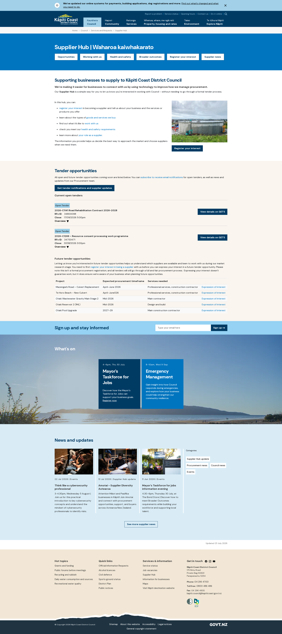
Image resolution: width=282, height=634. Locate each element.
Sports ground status (110, 579)
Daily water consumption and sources (74, 579)
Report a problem (153, 14)
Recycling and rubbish (66, 574)
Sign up (218, 327)
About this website (130, 624)
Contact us (203, 14)
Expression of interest (213, 287)
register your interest (70, 108)
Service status (171, 14)
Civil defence (105, 574)
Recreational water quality (68, 583)
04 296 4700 (201, 581)
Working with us (92, 56)
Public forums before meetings (70, 570)
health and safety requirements (98, 129)
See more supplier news (141, 524)
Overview (60, 221)
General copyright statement (141, 628)
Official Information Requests (113, 565)
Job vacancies (150, 570)
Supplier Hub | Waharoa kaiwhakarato (104, 47)
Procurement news (197, 465)
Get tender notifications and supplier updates (84, 188)
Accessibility (148, 624)
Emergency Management (159, 374)
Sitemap (113, 624)
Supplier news (212, 56)
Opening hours (188, 14)
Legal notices (165, 624)
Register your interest (183, 56)
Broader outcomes (150, 56)
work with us (91, 123)
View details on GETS (212, 211)
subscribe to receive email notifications (162, 177)
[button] (92, 22)
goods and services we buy (101, 117)
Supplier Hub (149, 574)
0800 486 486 (204, 586)
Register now (109, 400)
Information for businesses (156, 579)
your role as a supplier (90, 135)
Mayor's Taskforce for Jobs (116, 376)
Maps (145, 583)
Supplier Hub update (198, 458)
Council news (218, 465)
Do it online (216, 14)
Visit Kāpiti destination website (158, 588)
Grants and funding (64, 565)
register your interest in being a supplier (112, 267)
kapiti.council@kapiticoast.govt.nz (204, 593)
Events (190, 471)
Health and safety (120, 56)
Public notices (106, 588)
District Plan (105, 583)
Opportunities (66, 56)
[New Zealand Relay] (196, 603)
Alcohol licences (107, 570)
